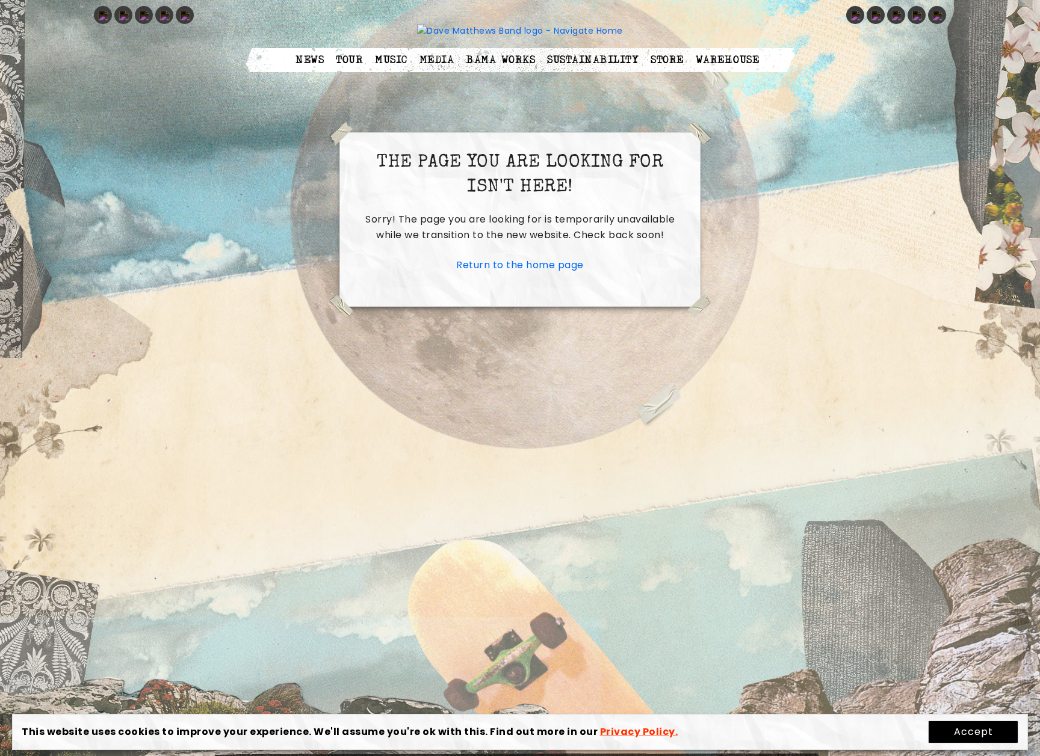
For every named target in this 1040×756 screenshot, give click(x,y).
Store (667, 60)
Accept (973, 732)
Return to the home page (520, 265)
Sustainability (593, 60)
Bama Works (500, 60)
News (310, 60)
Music (391, 60)
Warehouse (728, 60)
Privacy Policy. (639, 732)
